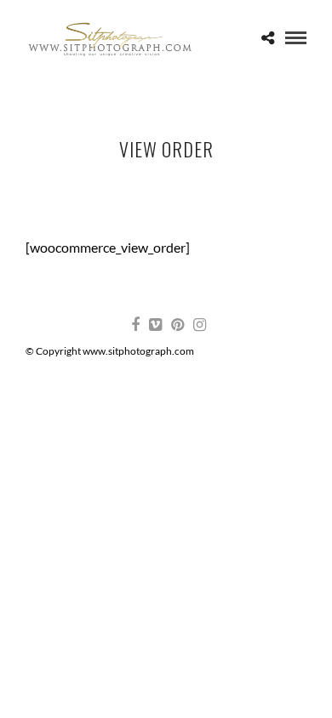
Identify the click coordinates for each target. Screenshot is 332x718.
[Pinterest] (177, 324)
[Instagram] (199, 324)
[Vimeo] (155, 324)
